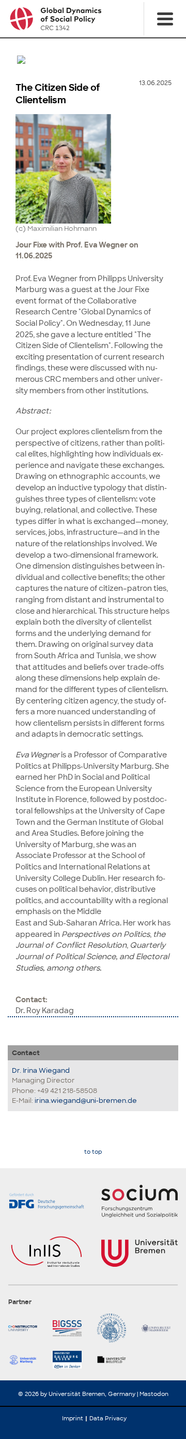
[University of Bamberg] (115, 1328)
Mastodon (154, 1394)
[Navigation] (165, 18)
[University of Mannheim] (160, 1328)
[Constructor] (26, 1328)
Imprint (72, 1418)
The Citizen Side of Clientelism (58, 93)
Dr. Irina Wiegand (41, 1070)
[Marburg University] (26, 1359)
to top (93, 1152)
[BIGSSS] (71, 1328)
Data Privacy (108, 1418)
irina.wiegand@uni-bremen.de (86, 1100)
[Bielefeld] (115, 1359)
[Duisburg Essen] (71, 1359)
